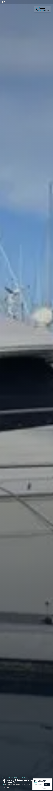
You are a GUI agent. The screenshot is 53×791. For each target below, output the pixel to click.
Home (3, 777)
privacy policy (44, 788)
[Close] (50, 780)
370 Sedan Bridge (26, 777)
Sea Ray (18, 777)
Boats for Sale (11, 777)
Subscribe (47, 784)
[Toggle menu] (50, 2)
